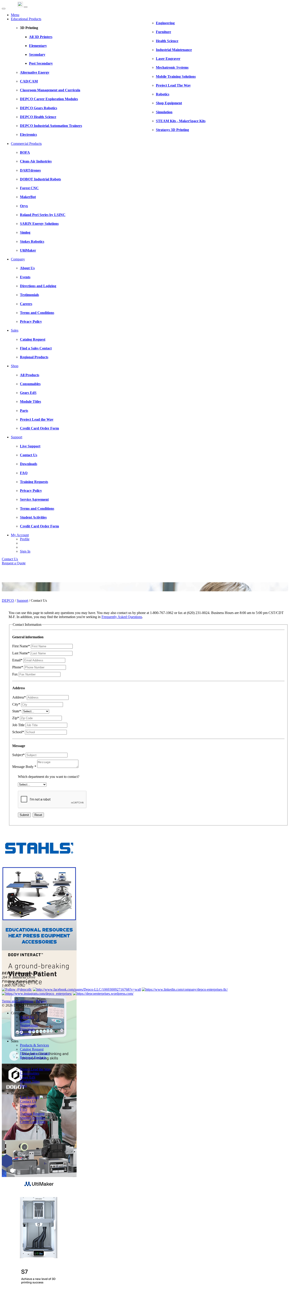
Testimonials (29, 1025)
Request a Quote (14, 563)
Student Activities (32, 1118)
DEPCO (8, 600)
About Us (27, 1017)
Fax (15, 674)
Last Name (21, 653)
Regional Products (33, 1057)
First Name (21, 646)
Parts (23, 1085)
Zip (15, 718)
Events (25, 1021)
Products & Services (34, 1045)
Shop (14, 366)
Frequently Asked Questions (122, 617)
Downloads (28, 1105)
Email (17, 660)
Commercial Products (26, 144)
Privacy (41, 1001)
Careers (25, 1033)
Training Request (32, 1114)
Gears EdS (27, 1077)
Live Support (29, 1097)
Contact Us (10, 559)
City (16, 704)
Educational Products (26, 19)
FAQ (23, 1109)
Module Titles (30, 1081)
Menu (15, 15)
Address (19, 697)
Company (18, 259)
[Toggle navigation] (25, 7)
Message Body (24, 767)
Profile (24, 539)
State (16, 711)
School (18, 732)
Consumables (29, 1073)
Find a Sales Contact (34, 1053)
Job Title (18, 725)
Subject (18, 755)
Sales (14, 330)
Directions (27, 1029)
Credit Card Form (32, 1122)
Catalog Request (32, 1049)
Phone (17, 667)
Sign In (25, 551)
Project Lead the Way (35, 1069)
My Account (20, 535)
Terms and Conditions (17, 1001)
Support (16, 437)
